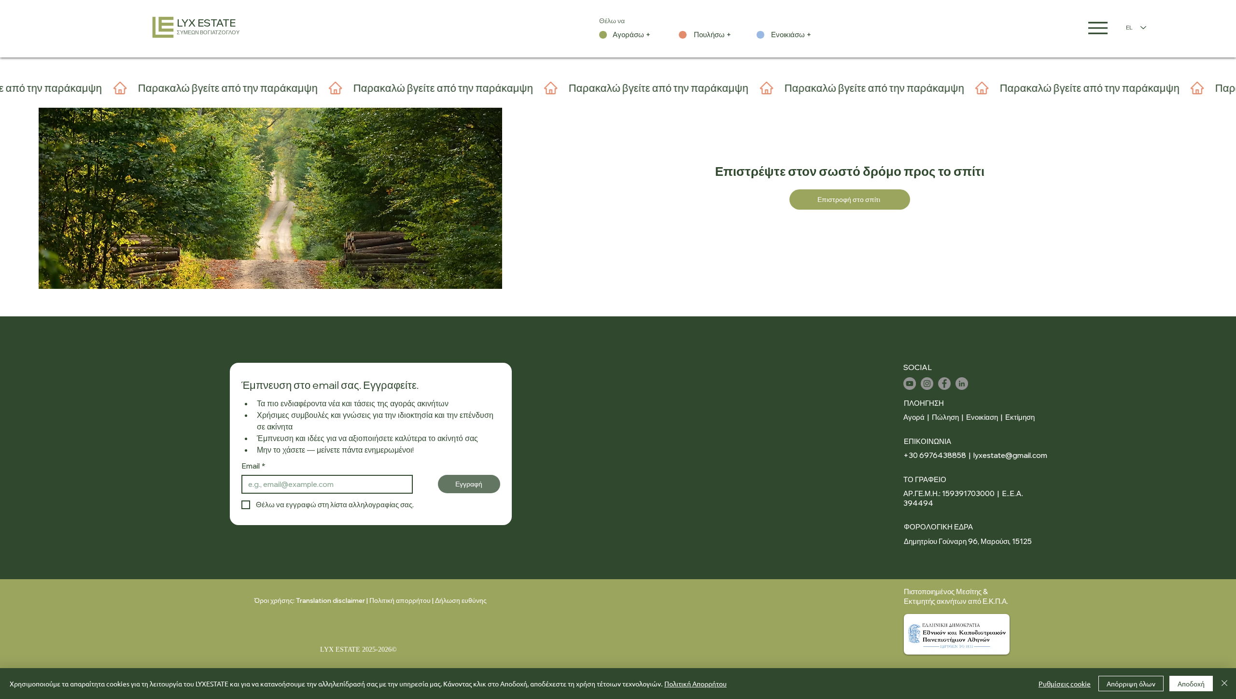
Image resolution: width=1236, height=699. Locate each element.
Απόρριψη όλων (1131, 683)
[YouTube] (909, 383)
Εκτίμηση (1020, 417)
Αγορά (914, 417)
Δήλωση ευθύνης (461, 600)
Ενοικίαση (982, 417)
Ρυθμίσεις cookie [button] (1065, 683)
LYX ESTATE (206, 22)
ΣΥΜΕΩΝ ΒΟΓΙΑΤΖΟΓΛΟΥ (208, 32)
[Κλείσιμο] (1224, 683)
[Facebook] (944, 383)
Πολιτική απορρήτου (400, 600)
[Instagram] (927, 383)
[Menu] (1098, 28)
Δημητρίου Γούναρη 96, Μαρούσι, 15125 (968, 541)
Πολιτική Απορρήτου (695, 683)
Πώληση (945, 417)
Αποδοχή (1191, 683)
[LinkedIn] (961, 383)
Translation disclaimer (330, 600)
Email (253, 466)
